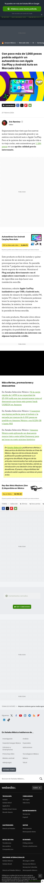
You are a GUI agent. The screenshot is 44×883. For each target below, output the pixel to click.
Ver (23, 607)
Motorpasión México (30, 870)
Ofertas (24, 504)
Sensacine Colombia (30, 867)
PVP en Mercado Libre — (15, 245)
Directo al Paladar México (11, 870)
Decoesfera (6, 846)
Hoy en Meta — (12, 494)
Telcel (25, 762)
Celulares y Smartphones (7, 748)
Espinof (25, 817)
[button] (15, 121)
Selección (14, 504)
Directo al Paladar (8, 828)
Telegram (29, 715)
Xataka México (7, 861)
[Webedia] (9, 789)
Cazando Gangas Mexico (11, 743)
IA (33, 43)
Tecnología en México (31, 754)
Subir (35, 788)
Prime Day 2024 (8, 754)
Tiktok (8, 719)
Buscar (41, 779)
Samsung (40, 43)
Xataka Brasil (7, 864)
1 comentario (9, 105)
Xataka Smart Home (9, 809)
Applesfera (6, 806)
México (25, 758)
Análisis (26, 739)
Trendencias (6, 843)
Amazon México (10, 43)
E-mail (30, 105)
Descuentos (35, 504)
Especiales (27, 743)
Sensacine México (29, 864)
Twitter (21, 105)
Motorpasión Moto (29, 832)
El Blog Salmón (28, 843)
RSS (34, 715)
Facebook (17, 105)
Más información (35, 881)
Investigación (7, 739)
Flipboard (26, 105)
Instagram (25, 715)
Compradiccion (7, 849)
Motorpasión (27, 828)
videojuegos (7, 762)
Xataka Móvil (7, 803)
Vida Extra (26, 803)
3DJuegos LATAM (28, 861)
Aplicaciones (27, 747)
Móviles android (8, 758)
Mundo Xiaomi (7, 812)
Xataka (4, 799)
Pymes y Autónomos (30, 846)
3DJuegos (26, 799)
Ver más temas (9, 770)
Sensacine (26, 814)
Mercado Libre (24, 43)
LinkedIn (4, 719)
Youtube (20, 715)
